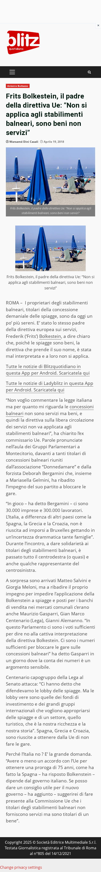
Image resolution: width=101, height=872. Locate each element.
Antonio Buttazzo (17, 86)
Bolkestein (50, 336)
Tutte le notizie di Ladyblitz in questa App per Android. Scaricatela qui (49, 386)
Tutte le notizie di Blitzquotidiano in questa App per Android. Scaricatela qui (48, 369)
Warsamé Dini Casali (23, 142)
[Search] (89, 72)
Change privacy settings (21, 867)
